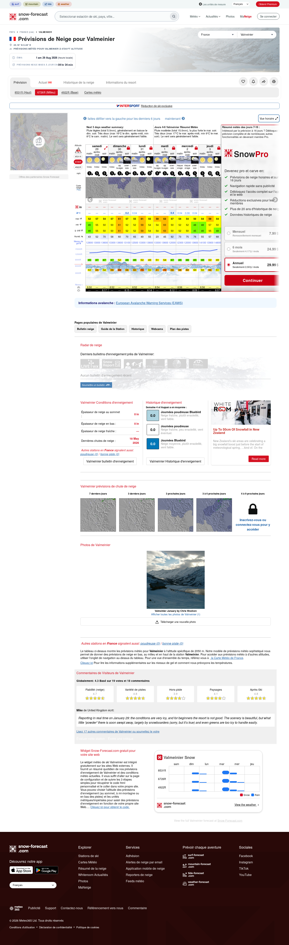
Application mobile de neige (145, 868)
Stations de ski (88, 856)
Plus (79, 189)
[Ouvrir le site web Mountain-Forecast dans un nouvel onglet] (32, 4)
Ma (246, 16)
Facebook (246, 856)
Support (50, 908)
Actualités (212, 16)
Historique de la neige (79, 82)
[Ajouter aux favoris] (243, 81)
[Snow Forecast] (27, 16)
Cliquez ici (86, 663)
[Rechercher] (174, 16)
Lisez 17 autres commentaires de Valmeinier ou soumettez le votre (117, 731)
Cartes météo (92, 92)
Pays (12, 32)
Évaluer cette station (90, 739)
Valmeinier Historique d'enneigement (175, 461)
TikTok (244, 868)
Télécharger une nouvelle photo (178, 622)
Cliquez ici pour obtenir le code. (110, 807)
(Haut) (23, 92)
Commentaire (137, 908)
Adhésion (132, 856)
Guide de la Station (112, 329)
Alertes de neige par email (144, 862)
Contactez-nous (72, 908)
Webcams (157, 329)
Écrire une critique (120, 739)
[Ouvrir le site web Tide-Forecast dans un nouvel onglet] (48, 4)
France (27, 32)
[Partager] (263, 81)
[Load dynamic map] (39, 142)
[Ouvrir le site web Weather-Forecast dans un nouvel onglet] (63, 4)
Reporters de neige (139, 874)
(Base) (69, 92)
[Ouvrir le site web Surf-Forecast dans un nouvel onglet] (15, 4)
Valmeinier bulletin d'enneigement (110, 461)
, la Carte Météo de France (226, 658)
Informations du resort (121, 82)
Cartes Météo (87, 862)
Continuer (253, 280)
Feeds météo (135, 881)
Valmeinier (45, 32)
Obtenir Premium (268, 4)
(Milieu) (46, 92)
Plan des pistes (179, 329)
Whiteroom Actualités (93, 874)
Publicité (34, 908)
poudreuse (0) (89, 454)
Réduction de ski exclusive (156, 106)
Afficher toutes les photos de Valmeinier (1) (175, 614)
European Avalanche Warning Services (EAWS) (149, 303)
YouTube (245, 874)
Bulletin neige (85, 329)
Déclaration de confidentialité (55, 927)
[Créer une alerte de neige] (253, 81)
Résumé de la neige (92, 868)
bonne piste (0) (109, 454)
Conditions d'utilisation (22, 927)
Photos (230, 16)
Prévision (20, 82)
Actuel (43, 82)
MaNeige (84, 887)
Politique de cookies (87, 927)
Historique (138, 329)
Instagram (246, 862)
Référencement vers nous (105, 908)
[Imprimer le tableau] (274, 81)
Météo (194, 16)
